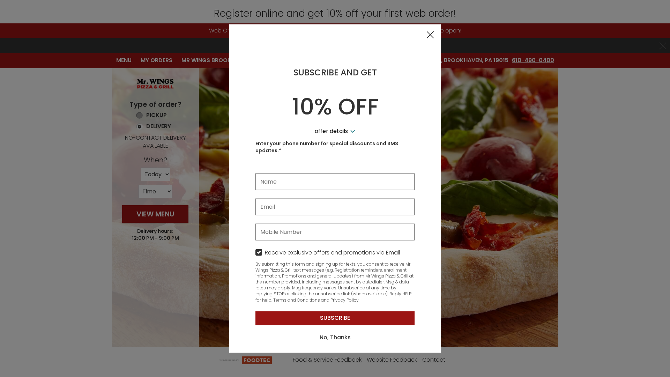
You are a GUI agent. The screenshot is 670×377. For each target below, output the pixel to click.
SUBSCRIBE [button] (335, 318)
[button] (430, 35)
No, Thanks (335, 337)
